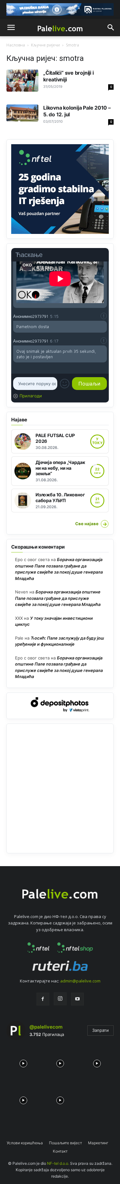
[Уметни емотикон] (64, 383)
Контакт (60, 1151)
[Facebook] (42, 999)
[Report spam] (103, 316)
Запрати (100, 1030)
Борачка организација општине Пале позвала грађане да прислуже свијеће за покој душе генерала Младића (57, 598)
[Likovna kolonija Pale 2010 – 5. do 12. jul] (22, 112)
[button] (11, 27)
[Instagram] (60, 998)
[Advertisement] (60, 788)
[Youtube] (77, 999)
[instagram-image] (23, 1062)
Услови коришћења (25, 1142)
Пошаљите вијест (65, 1142)
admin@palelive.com (80, 981)
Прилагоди (31, 395)
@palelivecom (45, 1027)
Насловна (15, 45)
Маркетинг (98, 1142)
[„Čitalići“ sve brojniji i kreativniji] (22, 81)
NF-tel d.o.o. (58, 1163)
